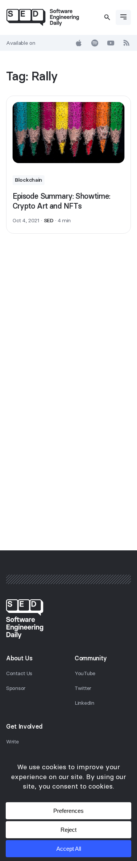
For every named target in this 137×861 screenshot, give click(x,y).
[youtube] (111, 43)
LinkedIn (84, 702)
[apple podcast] (79, 43)
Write (12, 741)
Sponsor (15, 688)
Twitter (83, 688)
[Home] (42, 17)
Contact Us (19, 673)
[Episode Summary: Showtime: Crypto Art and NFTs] (68, 132)
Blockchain (28, 179)
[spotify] (95, 43)
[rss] (127, 43)
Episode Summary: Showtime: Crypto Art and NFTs (61, 201)
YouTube (85, 673)
